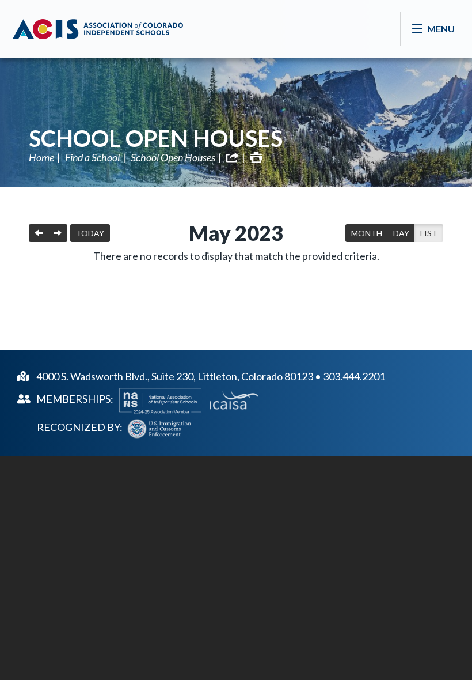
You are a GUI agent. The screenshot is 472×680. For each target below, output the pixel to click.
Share (232, 157)
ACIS (98, 29)
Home (41, 157)
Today (90, 233)
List (428, 233)
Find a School (92, 157)
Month (366, 233)
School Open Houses (156, 138)
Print (256, 157)
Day (401, 233)
